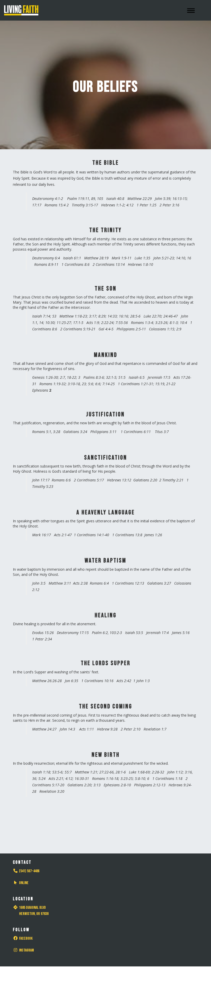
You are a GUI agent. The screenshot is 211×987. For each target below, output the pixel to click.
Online (24, 882)
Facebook (26, 938)
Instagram (26, 950)
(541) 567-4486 (29, 871)
